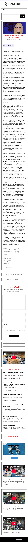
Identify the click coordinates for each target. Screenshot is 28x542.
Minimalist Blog (19, 539)
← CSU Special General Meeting (14, 274)
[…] (19, 378)
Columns (9, 267)
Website (5, 324)
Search (22, 16)
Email (4, 318)
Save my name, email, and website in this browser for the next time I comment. (15, 331)
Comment (5, 294)
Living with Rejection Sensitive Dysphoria (18, 250)
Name (4, 312)
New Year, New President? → (14, 279)
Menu (14, 10)
